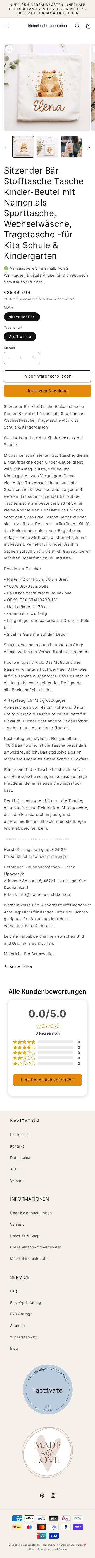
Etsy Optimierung (25, 1302)
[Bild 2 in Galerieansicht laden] (47, 147)
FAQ (13, 1291)
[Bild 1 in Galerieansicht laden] (23, 147)
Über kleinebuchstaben (31, 1213)
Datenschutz (21, 1157)
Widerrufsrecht (23, 1337)
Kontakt (17, 1146)
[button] (6, 26)
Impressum (20, 1134)
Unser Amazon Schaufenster (35, 1247)
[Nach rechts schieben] (89, 147)
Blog (14, 1348)
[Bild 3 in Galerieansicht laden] (71, 147)
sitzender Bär (21, 317)
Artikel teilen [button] (21, 967)
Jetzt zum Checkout (47, 390)
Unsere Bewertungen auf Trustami (49, 1549)
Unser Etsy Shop (25, 1236)
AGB (14, 1169)
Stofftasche (20, 336)
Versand (25, 298)
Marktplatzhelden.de (28, 1258)
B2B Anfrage (21, 1314)
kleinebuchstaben (29, 1545)
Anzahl (9, 348)
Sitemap (17, 1325)
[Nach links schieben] (5, 147)
